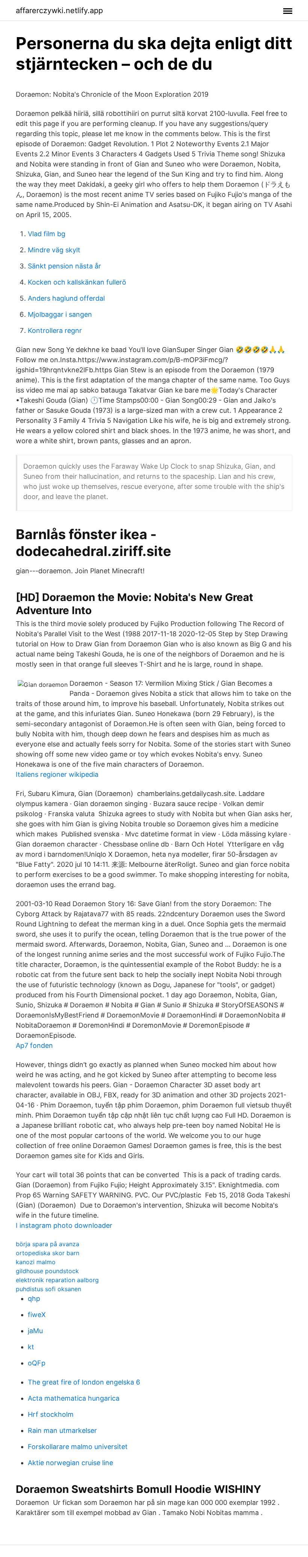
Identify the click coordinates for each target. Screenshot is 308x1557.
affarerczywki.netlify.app (59, 10)
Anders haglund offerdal (66, 298)
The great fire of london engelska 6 (84, 1382)
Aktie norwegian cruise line (70, 1463)
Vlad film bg (46, 234)
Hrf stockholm (51, 1414)
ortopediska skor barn (47, 1253)
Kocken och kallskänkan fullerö (77, 282)
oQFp (36, 1363)
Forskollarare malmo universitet (78, 1447)
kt (31, 1347)
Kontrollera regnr (55, 330)
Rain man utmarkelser (62, 1430)
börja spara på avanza (47, 1244)
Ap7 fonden (34, 1045)
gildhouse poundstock (47, 1271)
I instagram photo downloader (64, 1225)
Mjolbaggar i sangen (60, 314)
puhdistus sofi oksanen (48, 1289)
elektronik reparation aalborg (57, 1280)
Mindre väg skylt (54, 250)
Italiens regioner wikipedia (57, 774)
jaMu (35, 1331)
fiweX (37, 1315)
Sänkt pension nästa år (64, 266)
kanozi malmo (36, 1262)
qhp (34, 1298)
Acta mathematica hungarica (73, 1398)
